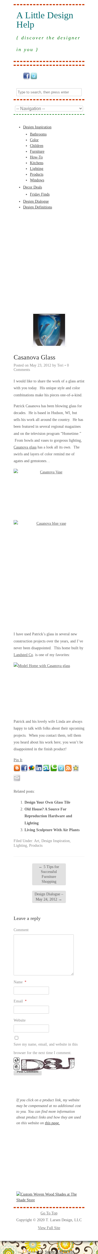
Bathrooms (38, 134)
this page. (52, 1123)
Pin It (18, 760)
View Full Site (49, 1228)
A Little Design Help (44, 20)
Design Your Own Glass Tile (47, 802)
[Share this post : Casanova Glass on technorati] (53, 770)
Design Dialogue (36, 201)
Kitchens (36, 163)
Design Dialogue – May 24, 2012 (49, 896)
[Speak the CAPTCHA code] (17, 1069)
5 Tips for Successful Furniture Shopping (49, 874)
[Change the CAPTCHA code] (17, 1062)
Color (34, 140)
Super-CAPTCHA (60, 1252)
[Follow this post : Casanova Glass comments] (68, 770)
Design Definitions (37, 207)
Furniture (37, 151)
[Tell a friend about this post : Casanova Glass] (17, 780)
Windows (37, 180)
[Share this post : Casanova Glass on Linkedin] (39, 770)
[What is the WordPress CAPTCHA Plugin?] (46, 1070)
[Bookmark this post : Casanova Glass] (75, 770)
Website (20, 1020)
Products (36, 174)
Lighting (36, 169)
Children (36, 146)
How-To (36, 157)
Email (20, 1001)
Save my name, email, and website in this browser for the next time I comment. (46, 1048)
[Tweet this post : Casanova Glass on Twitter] (61, 770)
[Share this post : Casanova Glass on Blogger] (17, 770)
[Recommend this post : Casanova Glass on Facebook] (24, 770)
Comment (21, 930)
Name (20, 982)
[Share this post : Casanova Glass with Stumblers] (46, 770)
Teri (60, 365)
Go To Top (49, 1213)
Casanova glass (25, 447)
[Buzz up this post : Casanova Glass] (31, 770)
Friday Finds (40, 194)
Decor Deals (32, 187)
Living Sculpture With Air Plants (51, 830)
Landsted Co (23, 655)
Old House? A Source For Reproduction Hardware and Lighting (48, 816)
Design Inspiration (37, 127)
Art (36, 841)
